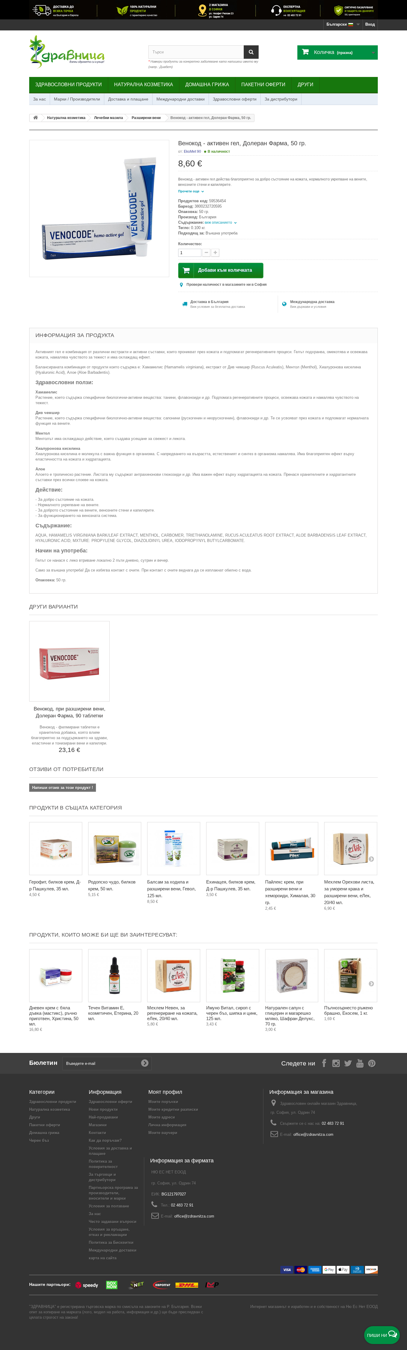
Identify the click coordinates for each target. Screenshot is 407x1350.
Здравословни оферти (235, 99)
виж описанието (219, 222)
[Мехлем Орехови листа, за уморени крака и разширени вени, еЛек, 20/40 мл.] (350, 848)
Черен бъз (39, 1140)
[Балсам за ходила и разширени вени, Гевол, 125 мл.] (173, 848)
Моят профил (165, 1092)
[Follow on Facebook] (324, 1062)
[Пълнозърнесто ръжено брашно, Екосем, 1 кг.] (350, 975)
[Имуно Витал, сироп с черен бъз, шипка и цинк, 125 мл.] (232, 975)
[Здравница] (203, 9)
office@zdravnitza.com (313, 1134)
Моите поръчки (163, 1101)
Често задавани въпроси (112, 1221)
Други (305, 84)
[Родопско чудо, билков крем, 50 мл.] (114, 848)
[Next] (371, 859)
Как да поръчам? (105, 1140)
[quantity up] (206, 253)
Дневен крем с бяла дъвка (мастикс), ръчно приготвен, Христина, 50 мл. (53, 1015)
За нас (39, 99)
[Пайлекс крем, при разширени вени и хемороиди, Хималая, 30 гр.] (291, 848)
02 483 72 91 (333, 1123)
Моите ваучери (162, 1132)
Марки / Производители (77, 99)
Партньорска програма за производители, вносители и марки (113, 1193)
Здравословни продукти (68, 84)
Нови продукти (103, 1109)
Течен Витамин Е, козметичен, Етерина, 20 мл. (113, 1013)
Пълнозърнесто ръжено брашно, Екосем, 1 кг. (348, 1010)
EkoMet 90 (192, 151)
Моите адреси (161, 1117)
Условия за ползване (109, 1206)
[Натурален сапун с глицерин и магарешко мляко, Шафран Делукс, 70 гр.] (291, 975)
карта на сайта (102, 1258)
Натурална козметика (143, 84)
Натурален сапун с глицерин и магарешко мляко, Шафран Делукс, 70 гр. (290, 1015)
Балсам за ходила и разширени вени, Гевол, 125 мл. (171, 888)
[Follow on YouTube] (359, 1062)
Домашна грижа (207, 84)
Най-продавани (103, 1117)
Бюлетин (43, 1062)
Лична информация (167, 1125)
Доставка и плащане (128, 99)
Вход (370, 24)
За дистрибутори (281, 99)
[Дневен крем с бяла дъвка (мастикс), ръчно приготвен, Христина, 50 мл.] (55, 975)
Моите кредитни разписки (173, 1109)
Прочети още (189, 191)
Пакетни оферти (263, 84)
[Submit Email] (145, 1063)
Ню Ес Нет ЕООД (362, 1306)
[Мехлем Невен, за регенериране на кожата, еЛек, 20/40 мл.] (173, 975)
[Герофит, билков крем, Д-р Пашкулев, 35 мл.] (55, 848)
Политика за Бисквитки (111, 1242)
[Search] (251, 52)
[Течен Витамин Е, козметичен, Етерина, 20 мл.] (114, 975)
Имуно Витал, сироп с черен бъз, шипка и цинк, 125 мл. (231, 1013)
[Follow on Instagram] (336, 1062)
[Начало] (35, 118)
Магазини (98, 1125)
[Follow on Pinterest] (371, 1062)
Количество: (190, 244)
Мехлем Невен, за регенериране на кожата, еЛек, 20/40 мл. (172, 1013)
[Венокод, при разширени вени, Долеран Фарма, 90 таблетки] (69, 661)
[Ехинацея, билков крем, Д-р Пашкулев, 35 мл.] (232, 848)
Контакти (97, 1132)
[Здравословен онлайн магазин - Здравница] (84, 52)
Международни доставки (180, 99)
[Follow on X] (348, 1062)
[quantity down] (215, 253)
